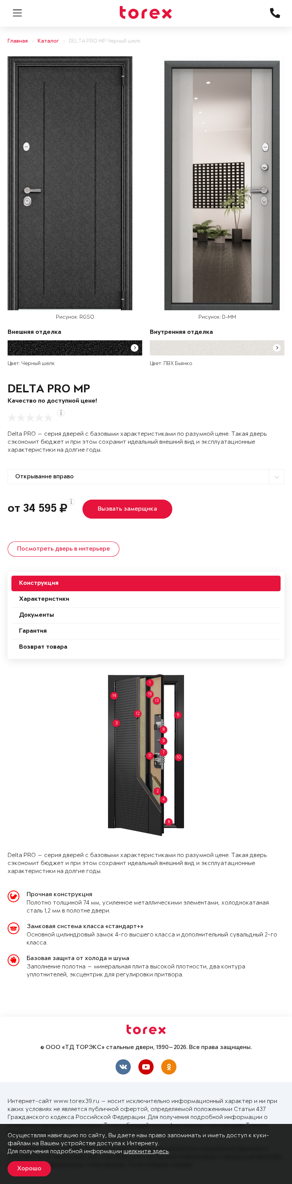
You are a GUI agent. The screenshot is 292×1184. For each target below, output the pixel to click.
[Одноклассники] (168, 1066)
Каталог (48, 41)
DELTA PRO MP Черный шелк (105, 41)
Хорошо (29, 1168)
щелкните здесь (146, 1151)
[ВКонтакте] (123, 1066)
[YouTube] (146, 1066)
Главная (18, 41)
